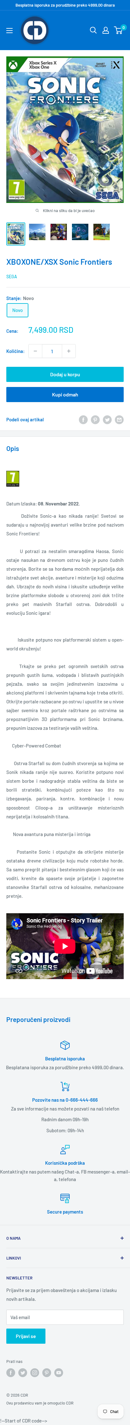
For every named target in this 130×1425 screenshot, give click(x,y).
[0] (118, 30)
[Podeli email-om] (119, 419)
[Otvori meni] (9, 30)
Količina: (15, 351)
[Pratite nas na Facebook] (10, 1372)
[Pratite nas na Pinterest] (46, 1372)
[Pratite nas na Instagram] (34, 1372)
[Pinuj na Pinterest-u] (95, 419)
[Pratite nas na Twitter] (22, 1372)
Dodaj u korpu (65, 374)
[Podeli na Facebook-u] (83, 419)
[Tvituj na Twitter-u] (107, 419)
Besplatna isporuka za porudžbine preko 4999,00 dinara (65, 5)
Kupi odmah (65, 394)
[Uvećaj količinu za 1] (68, 351)
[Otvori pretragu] (93, 30)
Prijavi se (26, 1336)
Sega (11, 276)
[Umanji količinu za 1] (35, 351)
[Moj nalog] (106, 30)
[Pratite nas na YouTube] (58, 1372)
